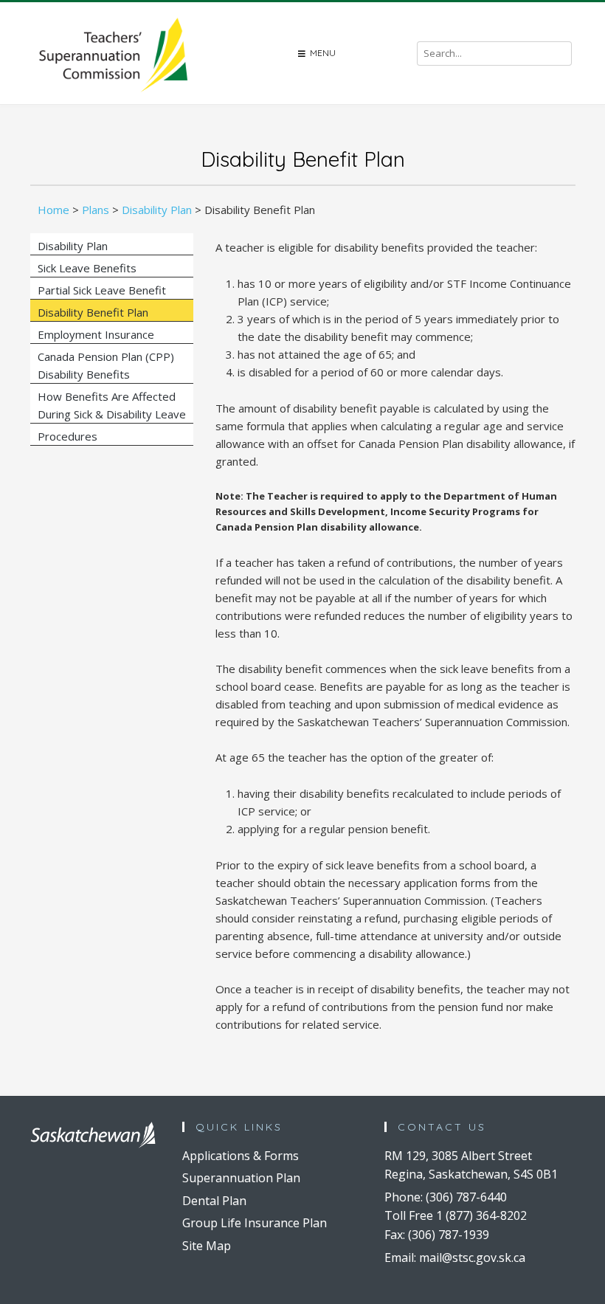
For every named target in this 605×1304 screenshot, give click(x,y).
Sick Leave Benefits (87, 268)
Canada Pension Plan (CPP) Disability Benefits (106, 365)
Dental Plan (214, 1201)
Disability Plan (157, 209)
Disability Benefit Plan (93, 312)
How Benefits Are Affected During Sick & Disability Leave (112, 405)
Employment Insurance (96, 334)
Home (53, 209)
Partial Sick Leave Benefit (102, 290)
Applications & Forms (240, 1156)
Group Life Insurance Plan (254, 1223)
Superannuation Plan (241, 1178)
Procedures (67, 436)
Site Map (206, 1246)
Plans (95, 209)
